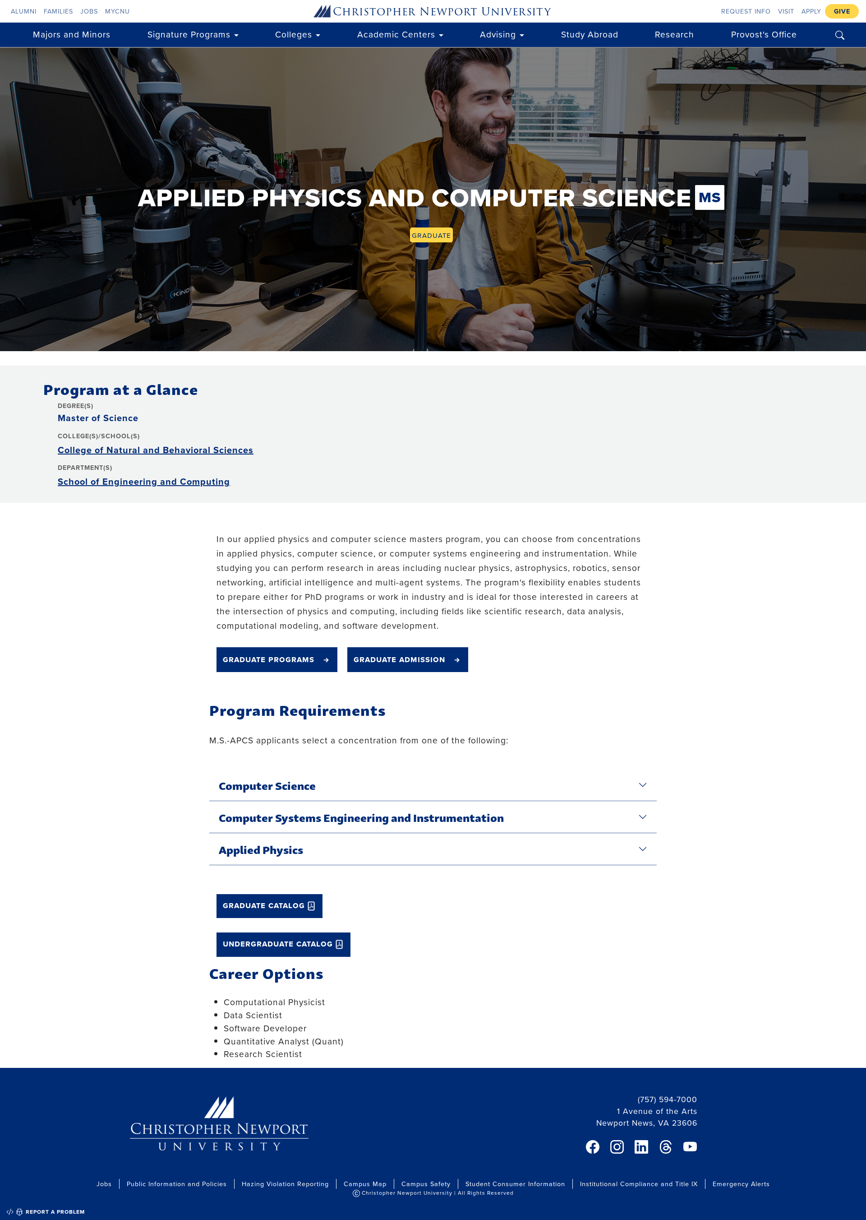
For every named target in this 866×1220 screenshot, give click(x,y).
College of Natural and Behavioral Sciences (155, 449)
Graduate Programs (268, 659)
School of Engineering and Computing (144, 481)
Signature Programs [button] (188, 34)
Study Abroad (589, 34)
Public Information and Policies (177, 1183)
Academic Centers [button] (396, 34)
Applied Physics (261, 849)
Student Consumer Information (515, 1183)
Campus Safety (426, 1183)
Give (842, 11)
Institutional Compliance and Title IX (639, 1183)
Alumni (24, 11)
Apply (811, 11)
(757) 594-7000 (667, 1099)
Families (58, 11)
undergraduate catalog (278, 943)
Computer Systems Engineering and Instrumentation (361, 817)
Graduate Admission (399, 659)
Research (674, 34)
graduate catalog (264, 905)
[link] (592, 1147)
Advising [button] (498, 34)
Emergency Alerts (741, 1183)
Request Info (746, 11)
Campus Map (365, 1183)
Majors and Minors (72, 34)
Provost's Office (764, 34)
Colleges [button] (293, 34)
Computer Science (267, 785)
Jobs (89, 11)
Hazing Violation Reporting (285, 1183)
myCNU (117, 11)
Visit (786, 11)
